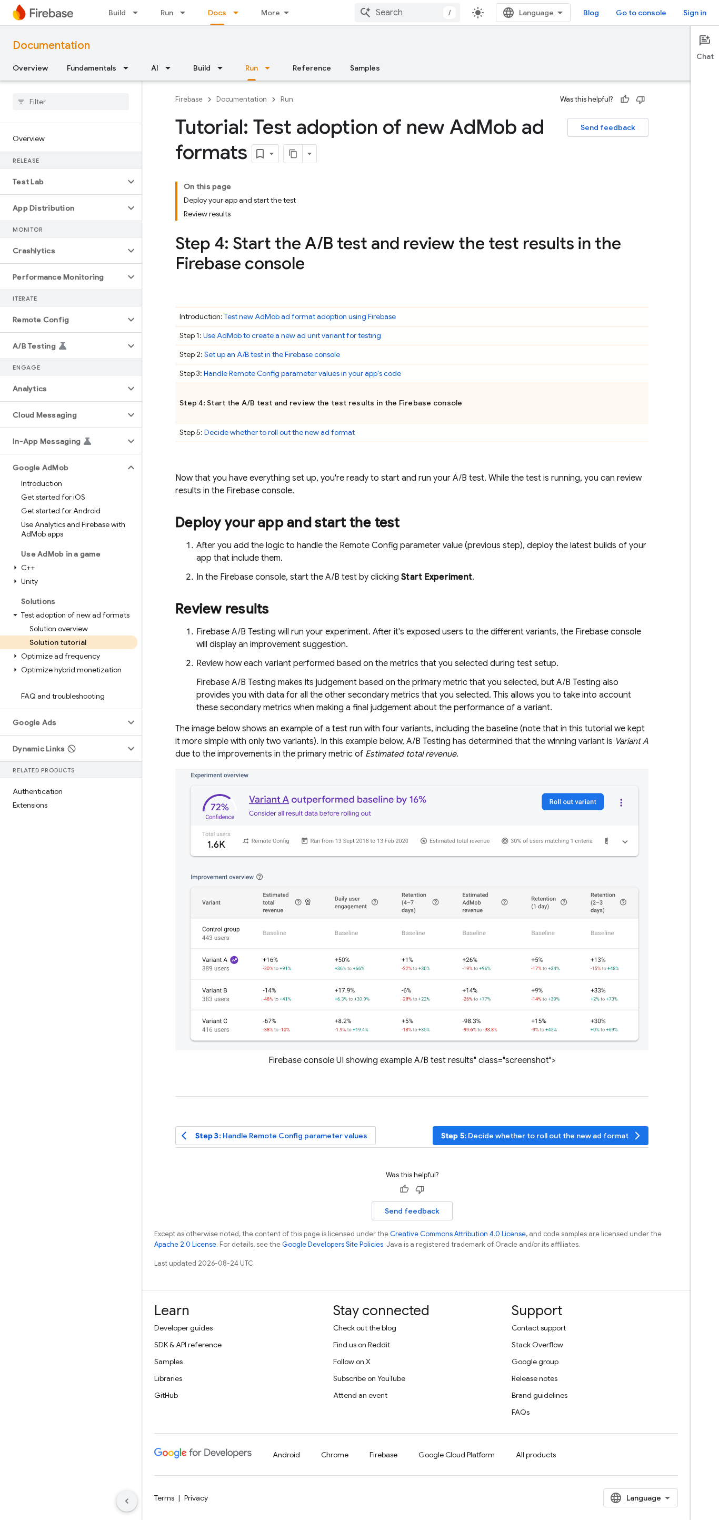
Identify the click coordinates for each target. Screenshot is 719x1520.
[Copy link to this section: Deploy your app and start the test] (410, 523)
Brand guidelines (539, 1395)
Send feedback (608, 127)
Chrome (334, 1454)
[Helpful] (625, 99)
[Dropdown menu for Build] (138, 12)
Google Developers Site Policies (332, 1244)
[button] (62, 181)
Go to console (641, 12)
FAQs (521, 1412)
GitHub (166, 1395)
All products (536, 1454)
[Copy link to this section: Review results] (280, 609)
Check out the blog (364, 1328)
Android (286, 1454)
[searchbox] (71, 101)
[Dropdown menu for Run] (185, 12)
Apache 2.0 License (185, 1244)
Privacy (196, 1498)
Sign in (694, 12)
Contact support (539, 1328)
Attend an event (360, 1395)
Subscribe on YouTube (369, 1378)
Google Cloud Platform (456, 1454)
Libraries (168, 1378)
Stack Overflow (537, 1344)
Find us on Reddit (361, 1344)
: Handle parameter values (274, 1136)
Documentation (51, 45)
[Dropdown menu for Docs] (239, 12)
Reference (312, 68)
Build (117, 12)
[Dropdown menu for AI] (171, 68)
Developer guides (183, 1328)
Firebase (189, 99)
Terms (164, 1498)
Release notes (534, 1378)
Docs (217, 12)
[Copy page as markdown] (293, 154)
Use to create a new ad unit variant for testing (292, 335)
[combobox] (407, 12)
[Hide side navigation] (126, 1501)
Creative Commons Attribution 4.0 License (458, 1233)
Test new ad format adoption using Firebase (310, 316)
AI (154, 68)
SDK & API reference (188, 1344)
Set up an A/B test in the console (272, 354)
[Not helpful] (640, 99)
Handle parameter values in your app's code (302, 373)
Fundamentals (91, 68)
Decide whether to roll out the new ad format (279, 432)
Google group (535, 1361)
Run (167, 12)
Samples (365, 68)
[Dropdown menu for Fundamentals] (129, 68)
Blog (591, 12)
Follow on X (352, 1361)
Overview (30, 68)
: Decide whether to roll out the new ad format (542, 1136)
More (270, 12)
